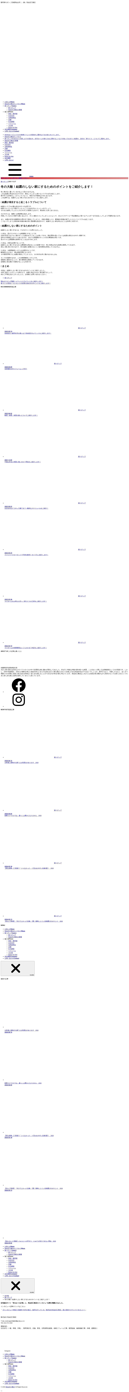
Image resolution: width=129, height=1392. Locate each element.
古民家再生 (12, 117)
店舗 (9, 119)
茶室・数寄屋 (12, 114)
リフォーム (12, 123)
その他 (10, 125)
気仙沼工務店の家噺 (15, 110)
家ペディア (12, 108)
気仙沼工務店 (10, 1387)
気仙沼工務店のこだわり (13, 136)
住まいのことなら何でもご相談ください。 (15, 178)
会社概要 (8, 158)
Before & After (12, 127)
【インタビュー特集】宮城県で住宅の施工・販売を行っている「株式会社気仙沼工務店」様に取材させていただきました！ (43, 1310)
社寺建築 (11, 121)
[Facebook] (19, 692)
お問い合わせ (9, 160)
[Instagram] (19, 706)
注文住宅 (11, 116)
